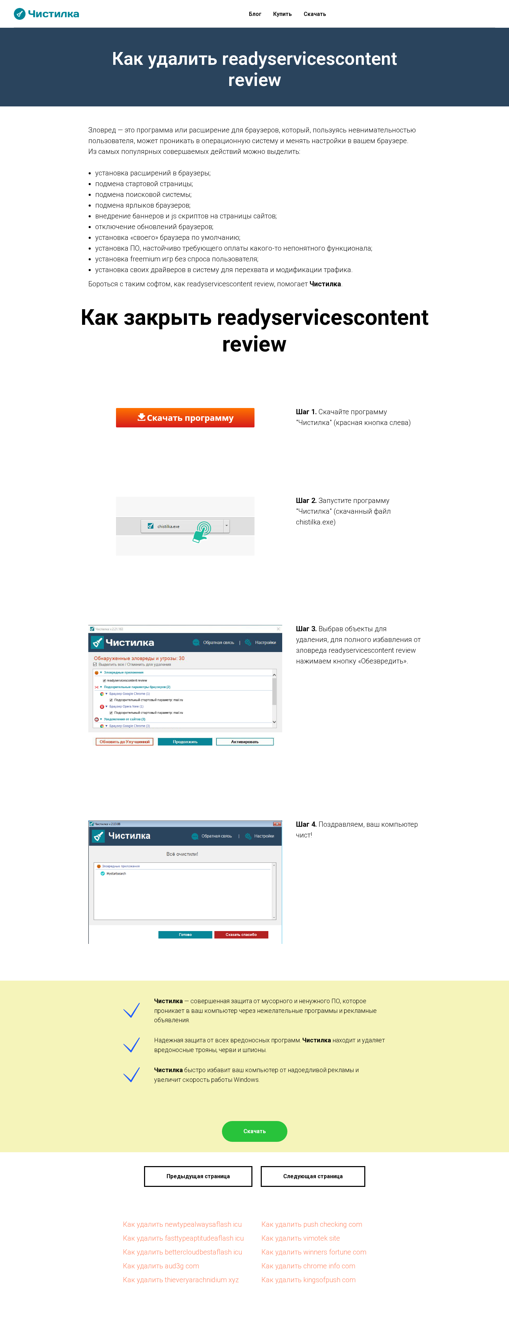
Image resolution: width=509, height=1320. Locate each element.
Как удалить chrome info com (308, 1266)
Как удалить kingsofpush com (308, 1280)
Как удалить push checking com (311, 1224)
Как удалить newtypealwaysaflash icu (182, 1224)
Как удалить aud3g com (161, 1266)
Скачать (315, 14)
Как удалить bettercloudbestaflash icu (182, 1252)
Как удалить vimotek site (300, 1238)
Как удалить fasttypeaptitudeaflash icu (183, 1238)
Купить (282, 14)
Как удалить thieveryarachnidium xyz (181, 1280)
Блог (255, 14)
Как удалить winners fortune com (313, 1252)
